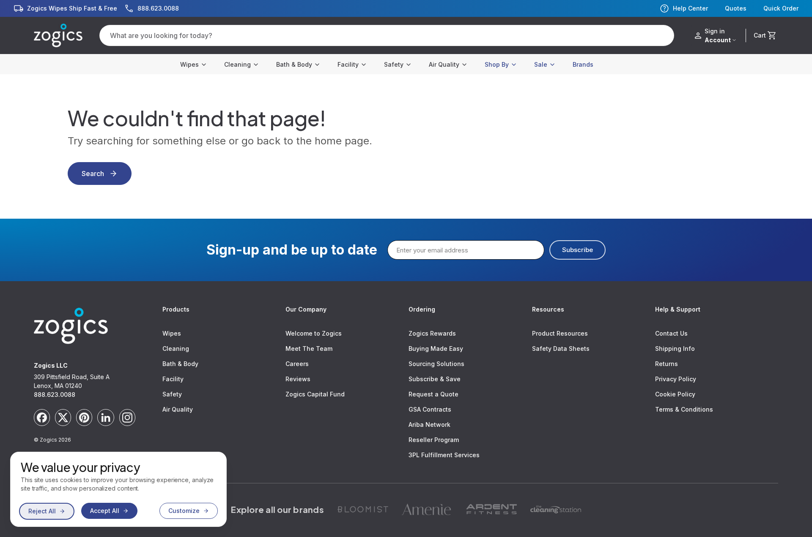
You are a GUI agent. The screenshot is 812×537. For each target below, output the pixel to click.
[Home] (58, 35)
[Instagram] (127, 417)
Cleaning (237, 64)
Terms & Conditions (684, 409)
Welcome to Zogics (313, 333)
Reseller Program (434, 439)
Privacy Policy (675, 378)
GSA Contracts (430, 409)
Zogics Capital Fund (315, 394)
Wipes (189, 64)
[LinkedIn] (105, 417)
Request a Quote (433, 394)
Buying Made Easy (436, 348)
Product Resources (560, 333)
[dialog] (118, 489)
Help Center (690, 8)
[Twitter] (63, 417)
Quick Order (780, 8)
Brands (583, 64)
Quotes (735, 8)
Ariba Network (429, 424)
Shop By (497, 64)
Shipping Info (675, 348)
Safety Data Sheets (561, 348)
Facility (348, 64)
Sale (540, 64)
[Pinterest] (84, 417)
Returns (666, 363)
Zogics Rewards (432, 333)
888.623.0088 (54, 394)
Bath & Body (294, 64)
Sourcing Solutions (436, 363)
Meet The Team (308, 348)
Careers (297, 363)
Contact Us (671, 333)
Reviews (297, 378)
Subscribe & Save (435, 378)
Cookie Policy (675, 394)
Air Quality (444, 64)
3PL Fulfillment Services (444, 454)
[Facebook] (42, 417)
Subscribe (577, 250)
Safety (393, 64)
